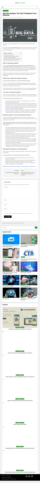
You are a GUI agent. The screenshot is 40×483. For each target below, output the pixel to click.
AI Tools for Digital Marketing (25, 286)
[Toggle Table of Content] (20, 53)
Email (5, 204)
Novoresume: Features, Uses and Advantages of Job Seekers (20, 352)
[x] (29, 476)
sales (8, 68)
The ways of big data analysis (9, 57)
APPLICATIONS (23, 243)
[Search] (36, 227)
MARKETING (23, 270)
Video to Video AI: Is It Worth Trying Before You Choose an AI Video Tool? (20, 376)
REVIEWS (22, 327)
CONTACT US (8, 475)
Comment (6, 186)
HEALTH (5, 270)
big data (29, 48)
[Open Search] (37, 7)
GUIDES (5, 243)
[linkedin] (32, 476)
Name (5, 199)
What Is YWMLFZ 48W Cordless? (20, 424)
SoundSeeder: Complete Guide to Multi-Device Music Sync (20, 329)
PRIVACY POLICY (13, 479)
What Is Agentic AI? (6, 298)
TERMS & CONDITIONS (5, 479)
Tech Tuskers (6, 17)
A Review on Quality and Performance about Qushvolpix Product (20, 400)
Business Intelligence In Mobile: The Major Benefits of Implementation (21, 166)
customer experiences (9, 111)
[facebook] (27, 476)
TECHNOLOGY (5, 10)
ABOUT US (3, 475)
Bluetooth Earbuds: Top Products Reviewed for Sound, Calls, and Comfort (20, 448)
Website (5, 208)
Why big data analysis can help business (11, 60)
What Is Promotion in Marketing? (26, 272)
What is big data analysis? (9, 54)
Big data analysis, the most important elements (12, 58)
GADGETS (18, 446)
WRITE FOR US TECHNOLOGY (7, 477)
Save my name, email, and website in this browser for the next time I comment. (19, 213)
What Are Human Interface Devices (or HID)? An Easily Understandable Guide (20, 472)
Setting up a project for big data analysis (11, 56)
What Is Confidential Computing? (8, 286)
